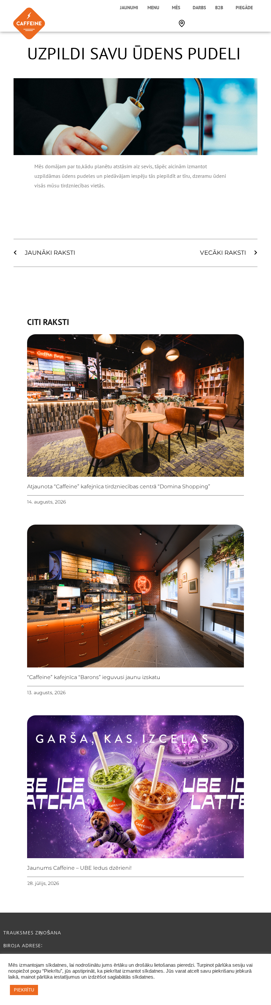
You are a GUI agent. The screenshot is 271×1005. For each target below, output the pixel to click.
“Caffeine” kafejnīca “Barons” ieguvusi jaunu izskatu (93, 677)
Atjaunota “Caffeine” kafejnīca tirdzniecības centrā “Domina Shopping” (118, 486)
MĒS (176, 8)
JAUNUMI (129, 8)
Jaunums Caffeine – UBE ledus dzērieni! (79, 868)
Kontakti (181, 23)
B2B (219, 8)
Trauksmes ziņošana (32, 932)
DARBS (199, 8)
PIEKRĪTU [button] (24, 990)
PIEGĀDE (244, 8)
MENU (153, 8)
